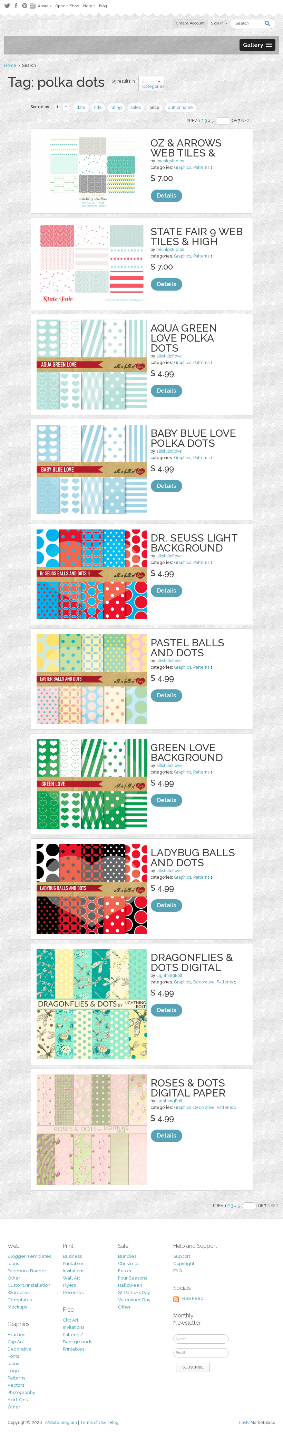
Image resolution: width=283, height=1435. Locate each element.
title (98, 107)
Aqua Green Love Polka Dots (183, 338)
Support (181, 1256)
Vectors (16, 1385)
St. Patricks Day (134, 1292)
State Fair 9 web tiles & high (196, 236)
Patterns (201, 167)
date (81, 107)
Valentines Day (134, 1299)
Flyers (69, 1285)
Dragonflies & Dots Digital (191, 962)
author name (180, 107)
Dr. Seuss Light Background (193, 543)
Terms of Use (93, 1422)
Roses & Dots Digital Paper (187, 1088)
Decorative (204, 982)
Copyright (183, 1263)
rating (116, 107)
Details (166, 195)
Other (14, 1278)
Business (72, 1256)
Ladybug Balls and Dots (192, 858)
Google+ (33, 6)
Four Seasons (132, 1278)
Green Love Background (186, 752)
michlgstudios (170, 161)
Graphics (182, 167)
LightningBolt (169, 975)
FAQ (177, 1270)
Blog (114, 1422)
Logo (13, 1370)
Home (10, 65)
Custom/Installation (29, 1285)
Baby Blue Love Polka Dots (193, 438)
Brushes (16, 1334)
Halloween (130, 1285)
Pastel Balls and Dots (187, 648)
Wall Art (71, 1278)
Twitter (7, 5)
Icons (13, 1263)
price (154, 107)
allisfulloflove (169, 356)
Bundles (127, 1256)
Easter (125, 1270)
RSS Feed (193, 1298)
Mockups (17, 1307)
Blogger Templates (29, 1256)
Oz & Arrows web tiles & (186, 148)
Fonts (13, 1356)
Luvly (244, 1422)
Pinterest (24, 5)
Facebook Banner (27, 1270)
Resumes (73, 1292)
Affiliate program (61, 1422)
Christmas (128, 1263)
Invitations (73, 1270)
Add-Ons (18, 1399)
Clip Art (15, 1341)
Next (247, 120)
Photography (21, 1392)
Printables (73, 1263)
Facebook (15, 6)
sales (135, 107)
